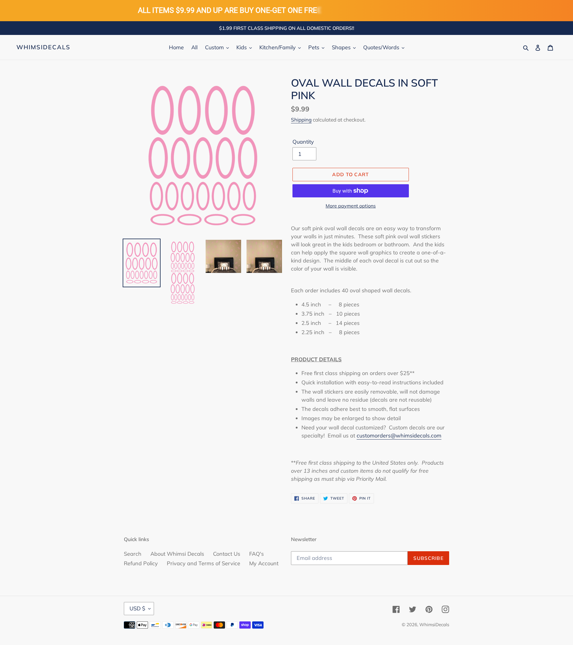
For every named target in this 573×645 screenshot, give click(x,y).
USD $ (137, 608)
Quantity (303, 141)
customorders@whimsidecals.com (399, 435)
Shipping (301, 119)
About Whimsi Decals (177, 553)
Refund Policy (141, 563)
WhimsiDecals (43, 47)
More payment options (351, 206)
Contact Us (226, 553)
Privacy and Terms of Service (203, 563)
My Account (263, 563)
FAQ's (256, 553)
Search (132, 553)
